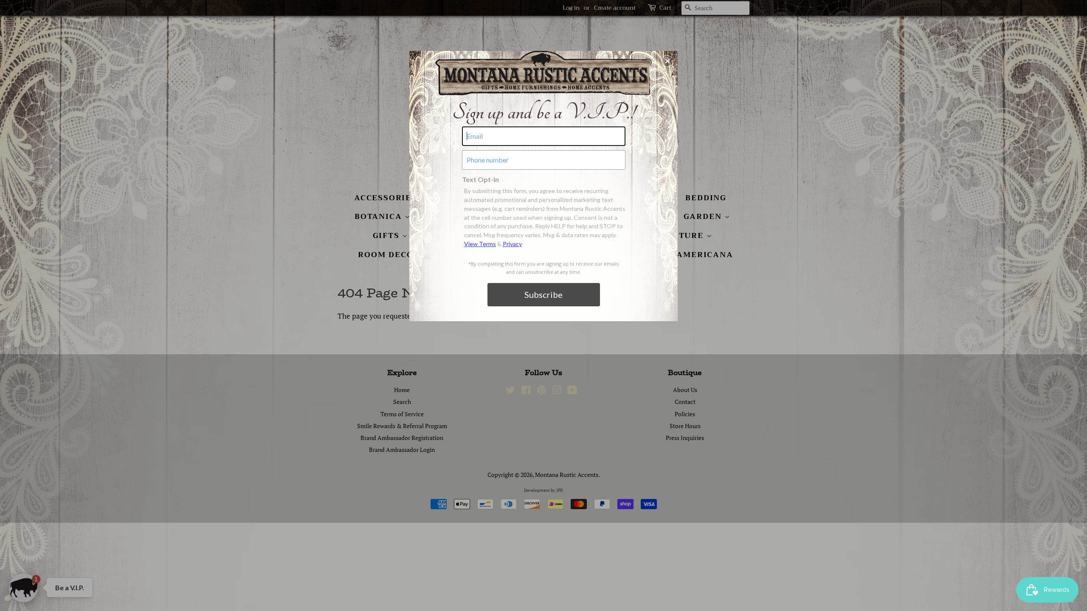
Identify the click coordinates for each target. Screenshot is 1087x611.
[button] (667, 61)
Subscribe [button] (543, 294)
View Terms (480, 243)
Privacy (512, 243)
